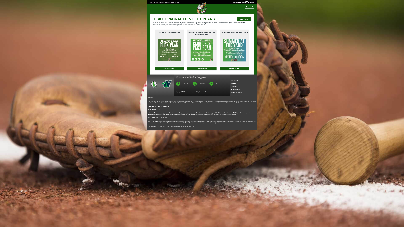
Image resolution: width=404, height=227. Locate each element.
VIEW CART (244, 19)
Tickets (233, 83)
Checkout (234, 86)
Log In (250, 7)
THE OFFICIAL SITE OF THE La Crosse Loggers (164, 2)
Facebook (185, 83)
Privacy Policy (235, 89)
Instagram (202, 83)
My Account (235, 80)
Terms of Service (236, 92)
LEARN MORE (169, 68)
